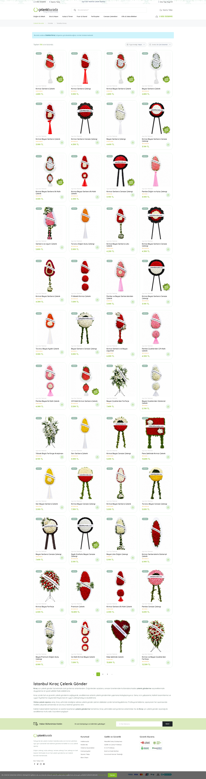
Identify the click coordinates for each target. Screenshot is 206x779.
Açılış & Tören (67, 16)
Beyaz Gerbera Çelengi (116, 139)
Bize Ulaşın (84, 757)
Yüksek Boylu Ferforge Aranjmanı (49, 453)
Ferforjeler (95, 16)
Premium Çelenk (78, 607)
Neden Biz (84, 745)
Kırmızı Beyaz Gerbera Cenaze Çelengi (154, 140)
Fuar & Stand (82, 16)
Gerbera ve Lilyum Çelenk (46, 244)
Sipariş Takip (55, 2)
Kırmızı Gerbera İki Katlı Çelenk (119, 607)
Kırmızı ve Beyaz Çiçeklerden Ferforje (154, 658)
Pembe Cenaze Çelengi (151, 607)
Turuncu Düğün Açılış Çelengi (82, 244)
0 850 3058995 (40, 2)
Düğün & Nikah (39, 16)
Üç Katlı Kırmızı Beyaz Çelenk (83, 657)
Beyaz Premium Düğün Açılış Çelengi (47, 658)
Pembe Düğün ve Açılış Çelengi (154, 191)
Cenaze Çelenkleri (110, 16)
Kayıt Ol (170, 2)
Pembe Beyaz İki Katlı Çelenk (47, 401)
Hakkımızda (85, 741)
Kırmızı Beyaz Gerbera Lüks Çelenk (118, 245)
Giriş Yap (163, 2)
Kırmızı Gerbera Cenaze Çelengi (84, 139)
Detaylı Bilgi (102, 775)
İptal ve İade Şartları (111, 751)
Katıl (167, 724)
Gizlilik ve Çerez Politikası (113, 745)
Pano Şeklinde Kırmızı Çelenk (153, 453)
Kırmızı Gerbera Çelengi (81, 89)
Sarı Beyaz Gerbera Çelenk (47, 504)
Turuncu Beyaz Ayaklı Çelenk (47, 349)
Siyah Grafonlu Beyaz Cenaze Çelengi (83, 555)
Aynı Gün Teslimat (41, 86)
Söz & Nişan (53, 16)
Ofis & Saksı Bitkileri (129, 16)
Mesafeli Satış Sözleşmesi (113, 741)
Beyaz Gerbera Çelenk (151, 89)
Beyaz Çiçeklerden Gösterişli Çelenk (153, 402)
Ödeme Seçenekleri (87, 748)
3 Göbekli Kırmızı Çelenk (81, 296)
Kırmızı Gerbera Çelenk (45, 89)
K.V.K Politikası (109, 748)
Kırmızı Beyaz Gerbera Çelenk (119, 89)
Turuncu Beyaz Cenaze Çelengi (154, 504)
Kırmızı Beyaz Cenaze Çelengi (119, 453)
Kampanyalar (85, 751)
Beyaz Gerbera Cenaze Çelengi (84, 349)
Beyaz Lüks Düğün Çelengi (117, 554)
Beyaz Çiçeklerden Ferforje (118, 401)
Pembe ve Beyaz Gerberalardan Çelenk (120, 297)
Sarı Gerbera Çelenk (79, 453)
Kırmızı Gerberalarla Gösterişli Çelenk (154, 555)
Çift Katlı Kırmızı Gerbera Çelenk (84, 401)
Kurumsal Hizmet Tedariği (113, 754)
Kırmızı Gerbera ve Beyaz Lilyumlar (117, 350)
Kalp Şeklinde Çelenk (115, 657)
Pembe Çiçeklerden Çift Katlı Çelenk (153, 350)
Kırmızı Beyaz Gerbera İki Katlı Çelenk (48, 192)
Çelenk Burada (38, 23)
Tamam (112, 775)
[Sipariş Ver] (62, 92)
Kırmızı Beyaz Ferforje (45, 607)
